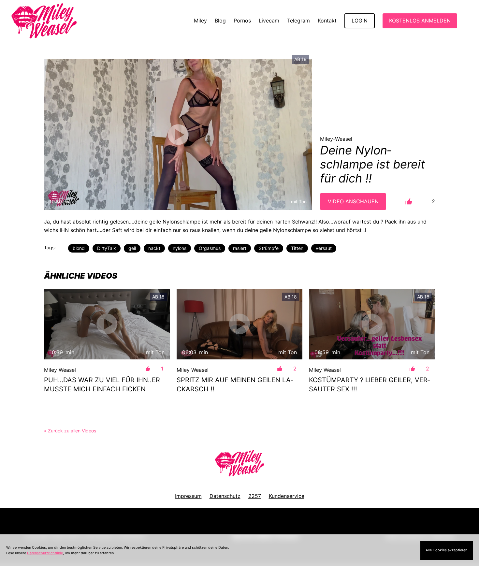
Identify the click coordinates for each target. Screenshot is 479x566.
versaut (324, 248)
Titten (297, 248)
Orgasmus (210, 248)
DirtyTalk (106, 248)
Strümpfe (269, 248)
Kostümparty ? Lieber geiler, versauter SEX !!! (369, 384)
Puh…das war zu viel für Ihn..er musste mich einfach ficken (102, 384)
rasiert (239, 248)
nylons (179, 248)
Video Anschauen (353, 201)
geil (132, 248)
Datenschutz (225, 496)
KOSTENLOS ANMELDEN (420, 20)
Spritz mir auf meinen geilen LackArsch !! (235, 384)
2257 (254, 496)
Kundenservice (286, 496)
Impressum (188, 496)
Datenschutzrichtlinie (45, 553)
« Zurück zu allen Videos (70, 430)
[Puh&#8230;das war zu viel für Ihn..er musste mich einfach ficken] (107, 324)
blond (79, 248)
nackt (154, 248)
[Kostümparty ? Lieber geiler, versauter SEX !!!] (372, 324)
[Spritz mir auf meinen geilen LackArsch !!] (240, 324)
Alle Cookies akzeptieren (446, 550)
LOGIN (360, 20)
